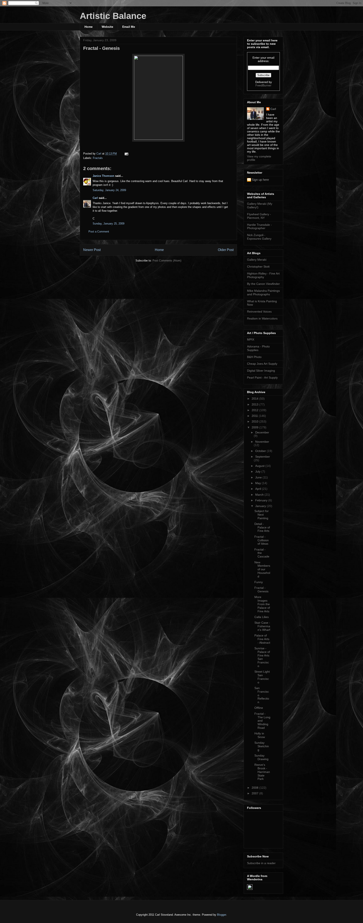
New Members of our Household (262, 569)
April (258, 488)
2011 (255, 415)
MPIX (250, 339)
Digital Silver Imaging (261, 370)
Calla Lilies (261, 617)
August (260, 465)
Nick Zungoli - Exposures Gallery (259, 236)
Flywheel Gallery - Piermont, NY (259, 216)
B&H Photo (254, 357)
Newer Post (92, 250)
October (261, 451)
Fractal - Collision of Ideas (261, 540)
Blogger (221, 914)
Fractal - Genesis (261, 589)
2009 (255, 427)
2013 (255, 404)
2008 (255, 787)
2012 (255, 410)
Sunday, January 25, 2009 (108, 223)
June (259, 477)
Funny (258, 582)
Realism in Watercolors (262, 318)
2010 (255, 421)
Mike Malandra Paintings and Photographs (263, 292)
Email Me (128, 26)
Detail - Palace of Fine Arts (262, 527)
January (261, 506)
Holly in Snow (259, 735)
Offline (258, 707)
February (261, 500)
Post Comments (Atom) (167, 260)
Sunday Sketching (261, 746)
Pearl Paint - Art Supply (262, 377)
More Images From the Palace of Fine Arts (262, 604)
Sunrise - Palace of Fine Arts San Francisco (262, 657)
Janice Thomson (103, 175)
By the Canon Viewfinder (263, 283)
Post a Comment (98, 231)
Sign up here (260, 179)
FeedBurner (263, 85)
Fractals (98, 158)
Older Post (226, 250)
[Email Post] (126, 153)
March (259, 494)
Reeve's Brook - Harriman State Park (262, 771)
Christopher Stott (258, 266)
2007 (255, 793)
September (262, 456)
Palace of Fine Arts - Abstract (262, 639)
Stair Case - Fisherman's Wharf (262, 626)
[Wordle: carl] (250, 888)
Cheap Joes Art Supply (262, 363)
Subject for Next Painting (261, 514)
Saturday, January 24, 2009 (109, 190)
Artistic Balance (113, 16)
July (258, 471)
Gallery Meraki (256, 259)
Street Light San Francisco (262, 677)
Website (107, 26)
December (262, 432)
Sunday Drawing (261, 757)
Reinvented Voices (259, 311)
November (262, 441)
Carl (95, 197)
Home (88, 26)
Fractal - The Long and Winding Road (262, 720)
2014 (255, 398)
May (258, 483)
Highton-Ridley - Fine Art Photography (263, 275)
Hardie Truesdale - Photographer (259, 226)
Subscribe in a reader (261, 863)
